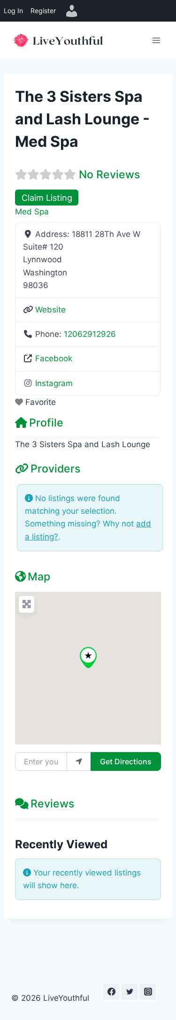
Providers (55, 468)
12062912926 (90, 334)
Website (50, 309)
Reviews (52, 803)
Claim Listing (47, 197)
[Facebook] (111, 992)
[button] (88, 657)
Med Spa (32, 211)
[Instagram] (148, 992)
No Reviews (109, 174)
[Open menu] (156, 40)
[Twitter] (130, 992)
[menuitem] (72, 11)
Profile (46, 422)
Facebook (53, 358)
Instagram (54, 383)
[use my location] (79, 761)
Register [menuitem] (43, 11)
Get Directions (126, 761)
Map (39, 576)
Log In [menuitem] (13, 11)
